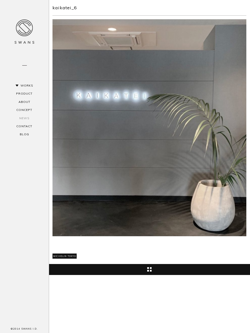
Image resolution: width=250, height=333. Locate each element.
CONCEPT (24, 110)
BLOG (24, 134)
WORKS (27, 85)
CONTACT (24, 126)
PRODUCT (24, 93)
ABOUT (25, 102)
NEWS (24, 118)
